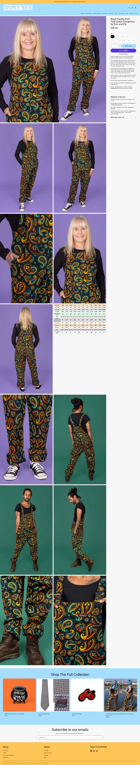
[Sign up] (101, 737)
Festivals (46, 755)
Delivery (5, 752)
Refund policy (25, 763)
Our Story (46, 750)
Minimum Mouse (9, 763)
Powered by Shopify (17, 763)
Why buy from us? (118, 117)
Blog (45, 757)
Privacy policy (31, 763)
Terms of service (38, 763)
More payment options (123, 53)
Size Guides (5, 750)
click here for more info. (116, 104)
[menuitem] (82, 13)
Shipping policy (45, 763)
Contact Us (5, 757)
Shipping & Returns (118, 97)
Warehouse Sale (47, 752)
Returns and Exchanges (8, 755)
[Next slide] (33, 695)
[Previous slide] (5, 695)
